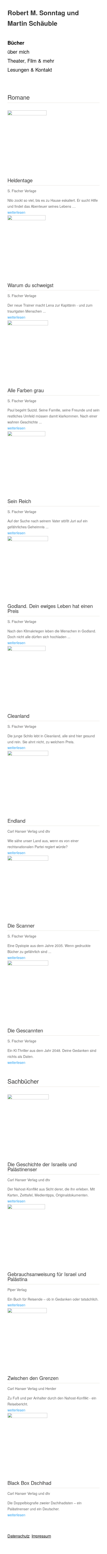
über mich (18, 52)
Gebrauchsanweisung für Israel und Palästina (46, 1276)
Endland (16, 820)
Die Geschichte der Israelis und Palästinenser (42, 1167)
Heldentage (20, 180)
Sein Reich (19, 501)
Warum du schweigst (30, 285)
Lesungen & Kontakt (29, 70)
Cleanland (18, 715)
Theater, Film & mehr (30, 61)
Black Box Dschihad (29, 1482)
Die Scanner (21, 925)
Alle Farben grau (25, 390)
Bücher (15, 43)
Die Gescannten (25, 1030)
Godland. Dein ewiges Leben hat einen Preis (50, 608)
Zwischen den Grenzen (32, 1377)
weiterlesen (16, 212)
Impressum (41, 1536)
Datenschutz (18, 1536)
